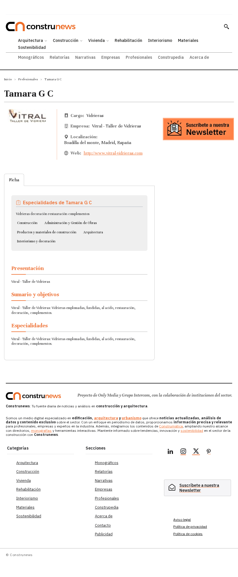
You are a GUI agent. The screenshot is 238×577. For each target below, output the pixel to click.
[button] (226, 26)
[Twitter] (196, 452)
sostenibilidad (192, 430)
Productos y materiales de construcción (46, 232)
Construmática (171, 426)
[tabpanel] (79, 269)
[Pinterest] (208, 452)
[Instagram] (183, 452)
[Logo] (33, 396)
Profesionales (28, 79)
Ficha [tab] (14, 179)
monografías (41, 430)
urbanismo (131, 418)
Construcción (27, 223)
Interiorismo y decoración (36, 241)
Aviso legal (182, 519)
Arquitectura (93, 232)
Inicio (8, 79)
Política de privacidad (190, 526)
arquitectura (106, 418)
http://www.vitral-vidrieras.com (113, 153)
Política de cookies (188, 534)
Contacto (103, 525)
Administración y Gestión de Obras (70, 223)
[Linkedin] (170, 452)
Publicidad (104, 534)
